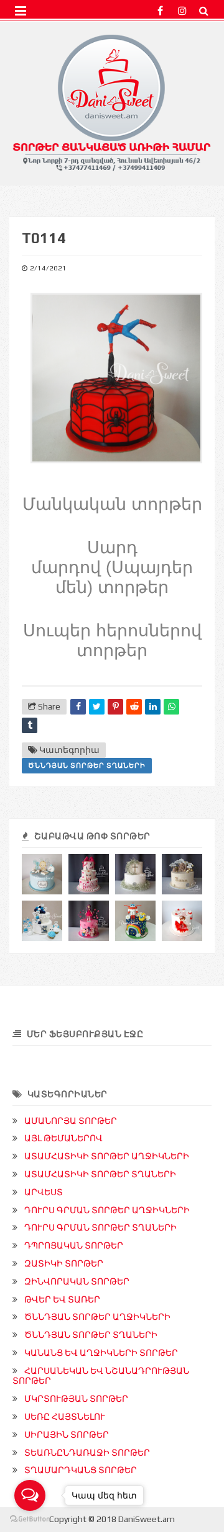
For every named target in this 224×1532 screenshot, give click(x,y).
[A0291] (88, 874)
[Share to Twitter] (97, 707)
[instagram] (182, 11)
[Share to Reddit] (134, 707)
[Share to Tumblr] (29, 725)
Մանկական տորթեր (112, 504)
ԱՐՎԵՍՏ (43, 1192)
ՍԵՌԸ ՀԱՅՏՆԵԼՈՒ (64, 1417)
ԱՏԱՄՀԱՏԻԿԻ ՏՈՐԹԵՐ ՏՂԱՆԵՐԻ (100, 1174)
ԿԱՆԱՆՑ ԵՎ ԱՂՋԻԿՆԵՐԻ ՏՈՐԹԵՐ (101, 1353)
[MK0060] (135, 874)
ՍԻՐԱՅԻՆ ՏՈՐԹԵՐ (66, 1435)
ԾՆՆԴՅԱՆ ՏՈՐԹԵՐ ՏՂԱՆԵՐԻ (87, 765)
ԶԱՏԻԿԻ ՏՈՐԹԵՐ (63, 1263)
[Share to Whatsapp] (171, 707)
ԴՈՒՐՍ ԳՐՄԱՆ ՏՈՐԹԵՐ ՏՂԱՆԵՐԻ (100, 1227)
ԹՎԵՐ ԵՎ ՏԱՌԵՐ (62, 1299)
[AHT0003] (42, 921)
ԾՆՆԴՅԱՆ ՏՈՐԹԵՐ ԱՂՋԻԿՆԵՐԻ (97, 1317)
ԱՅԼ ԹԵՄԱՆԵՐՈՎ (63, 1138)
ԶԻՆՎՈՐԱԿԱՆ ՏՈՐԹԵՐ (76, 1281)
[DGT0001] (42, 874)
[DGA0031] (182, 874)
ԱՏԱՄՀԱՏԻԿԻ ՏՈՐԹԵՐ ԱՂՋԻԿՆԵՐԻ (106, 1156)
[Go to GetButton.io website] (30, 1519)
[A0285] (88, 921)
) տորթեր (128, 587)
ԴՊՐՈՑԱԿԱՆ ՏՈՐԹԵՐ (73, 1245)
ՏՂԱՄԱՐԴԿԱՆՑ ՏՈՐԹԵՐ (80, 1470)
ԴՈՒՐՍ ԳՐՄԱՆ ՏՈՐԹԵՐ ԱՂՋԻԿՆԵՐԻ (107, 1210)
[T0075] (135, 921)
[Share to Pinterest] (115, 707)
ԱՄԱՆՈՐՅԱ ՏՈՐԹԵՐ (70, 1121)
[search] (204, 11)
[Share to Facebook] (78, 707)
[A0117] (182, 921)
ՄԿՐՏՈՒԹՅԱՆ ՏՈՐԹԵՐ (76, 1399)
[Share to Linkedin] (153, 707)
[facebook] (160, 11)
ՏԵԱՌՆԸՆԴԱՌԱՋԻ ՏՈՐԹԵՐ (87, 1453)
